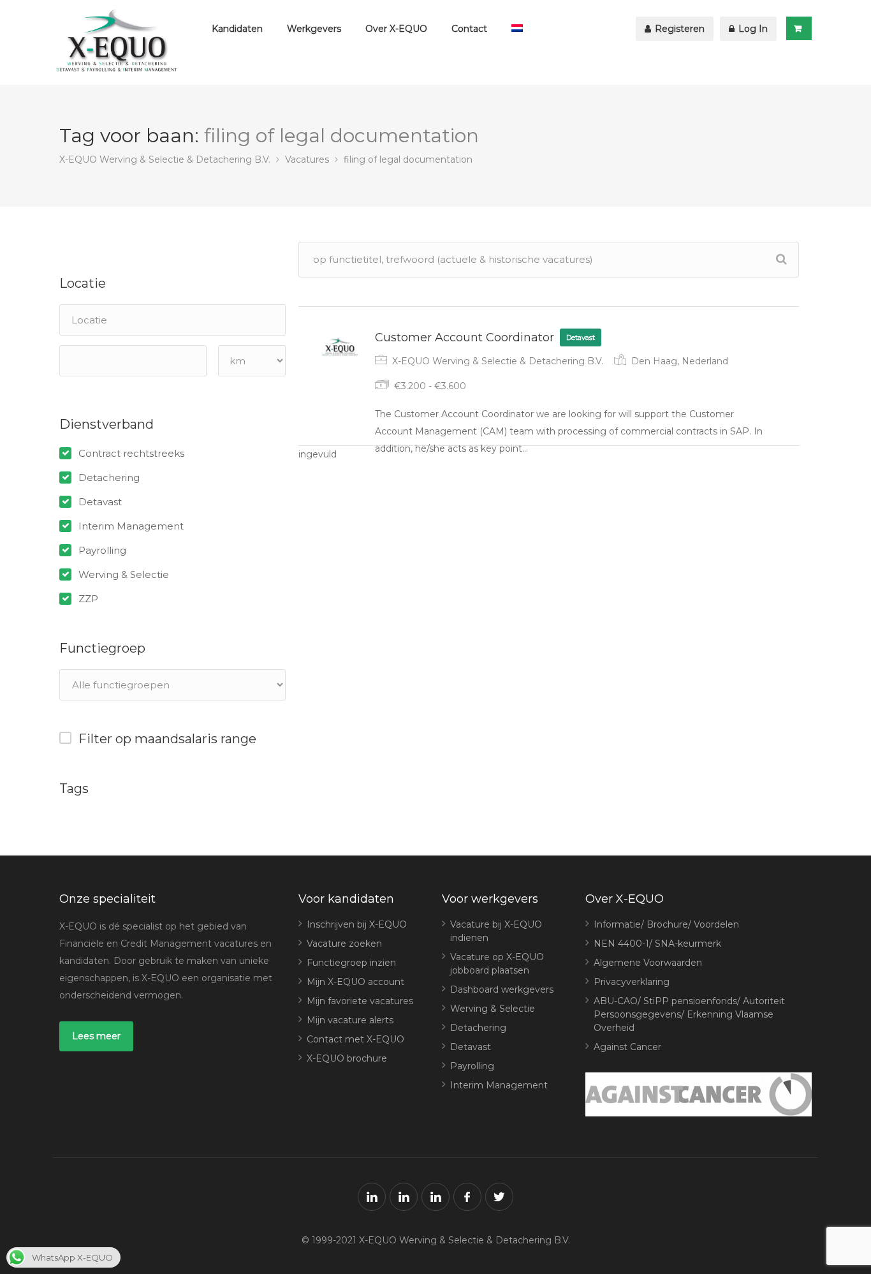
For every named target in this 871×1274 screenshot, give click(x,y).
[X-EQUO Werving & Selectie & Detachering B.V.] (119, 42)
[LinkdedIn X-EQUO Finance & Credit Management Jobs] (372, 1197)
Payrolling (102, 550)
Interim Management (131, 526)
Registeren (678, 28)
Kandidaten (237, 28)
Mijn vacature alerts (350, 1020)
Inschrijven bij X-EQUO (357, 924)
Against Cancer (627, 1047)
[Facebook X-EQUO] (467, 1197)
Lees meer (96, 1036)
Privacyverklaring (632, 982)
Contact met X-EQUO (355, 1039)
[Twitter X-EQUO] (499, 1197)
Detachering (109, 478)
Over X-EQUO (396, 28)
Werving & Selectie (123, 575)
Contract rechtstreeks (131, 453)
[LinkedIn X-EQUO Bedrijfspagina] (404, 1197)
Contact (469, 28)
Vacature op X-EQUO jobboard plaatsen (497, 963)
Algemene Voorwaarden (648, 962)
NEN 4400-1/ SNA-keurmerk (657, 943)
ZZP (88, 599)
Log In (752, 28)
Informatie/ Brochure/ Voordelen (666, 924)
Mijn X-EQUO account (355, 982)
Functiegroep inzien (351, 962)
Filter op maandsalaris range (167, 738)
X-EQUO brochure (347, 1058)
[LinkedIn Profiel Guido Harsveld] (435, 1197)
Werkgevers (314, 28)
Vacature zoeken (344, 943)
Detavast (100, 502)
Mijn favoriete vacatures (360, 1001)
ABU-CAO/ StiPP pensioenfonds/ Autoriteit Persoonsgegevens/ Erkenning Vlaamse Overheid (689, 1014)
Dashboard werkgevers (501, 989)
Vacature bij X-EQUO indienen (496, 931)
